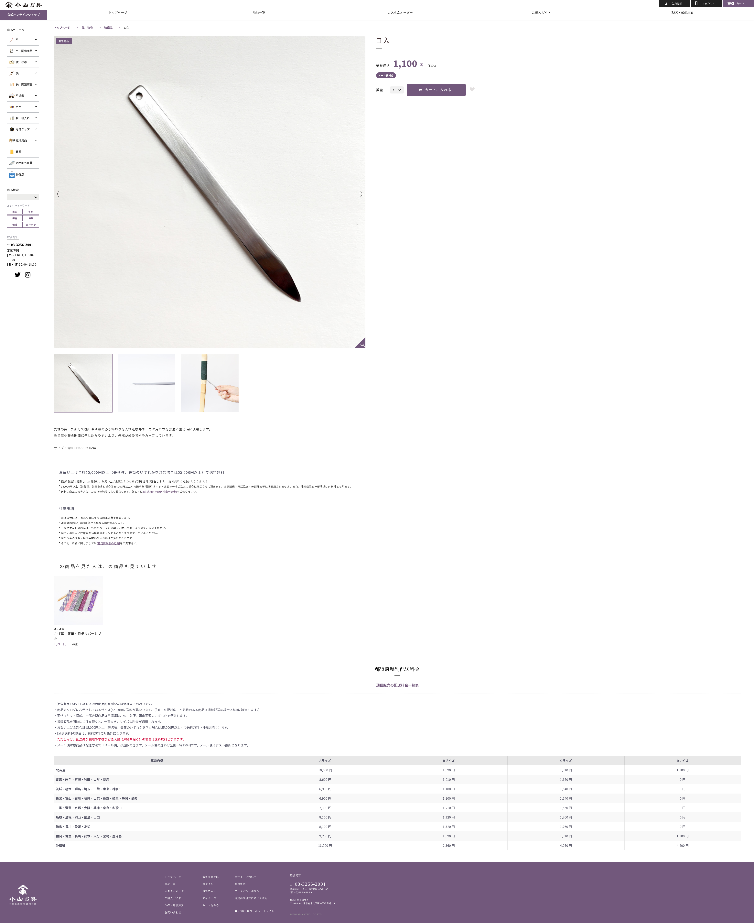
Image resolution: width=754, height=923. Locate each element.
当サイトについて (246, 876)
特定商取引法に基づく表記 (251, 898)
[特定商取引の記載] (108, 543)
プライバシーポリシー (248, 891)
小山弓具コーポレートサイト (256, 911)
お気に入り (209, 891)
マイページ (209, 898)
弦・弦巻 (87, 27)
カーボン (31, 224)
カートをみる (210, 905)
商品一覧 (259, 12)
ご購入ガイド (541, 12)
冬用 (31, 211)
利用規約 (240, 884)
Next (355, 194)
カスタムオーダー (400, 12)
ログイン (708, 3)
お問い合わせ (173, 912)
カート (740, 3)
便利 (31, 218)
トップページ (117, 12)
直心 (14, 211)
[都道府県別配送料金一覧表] (160, 491)
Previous (64, 194)
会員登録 (677, 3)
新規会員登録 (210, 876)
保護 (14, 224)
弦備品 (108, 27)
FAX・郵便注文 (683, 12)
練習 (14, 218)
